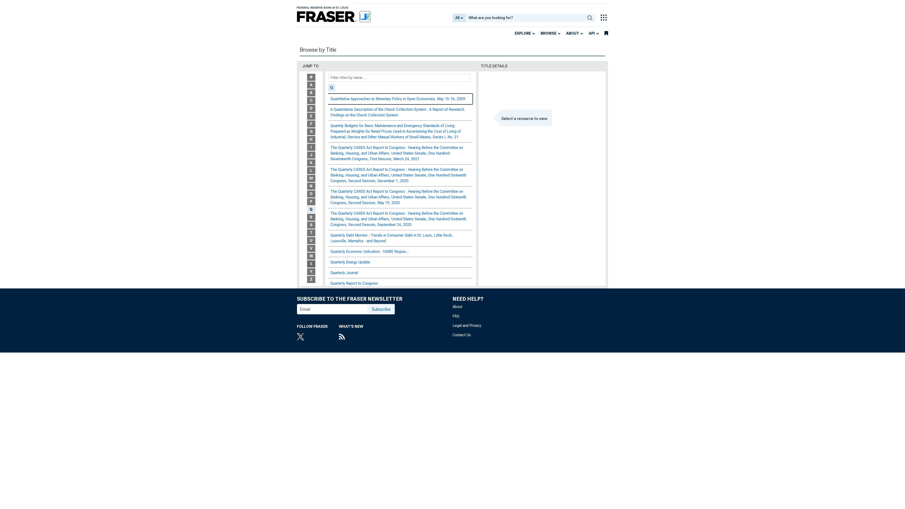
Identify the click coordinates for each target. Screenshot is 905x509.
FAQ (455, 316)
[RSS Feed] (351, 337)
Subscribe (381, 309)
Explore (523, 33)
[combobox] (525, 18)
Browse (548, 33)
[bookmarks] (606, 33)
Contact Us (461, 335)
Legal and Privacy (466, 325)
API (592, 33)
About (572, 33)
